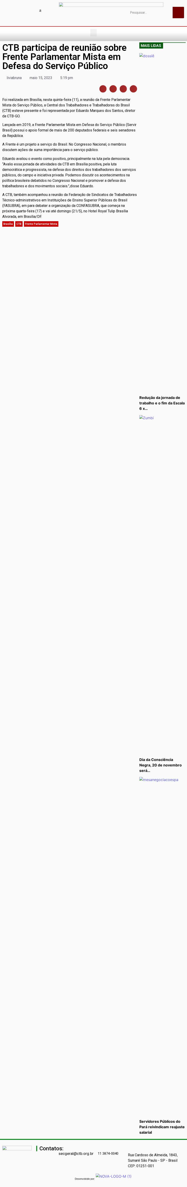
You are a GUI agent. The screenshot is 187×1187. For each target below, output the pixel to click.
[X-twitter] (48, 10)
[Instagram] (24, 10)
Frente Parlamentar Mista (41, 224)
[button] (93, 32)
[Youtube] (16, 10)
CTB (18, 224)
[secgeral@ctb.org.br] (61, 1147)
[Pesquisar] (178, 12)
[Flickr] (32, 10)
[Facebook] (8, 10)
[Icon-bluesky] (40, 10)
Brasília (8, 224)
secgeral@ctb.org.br (76, 1153)
